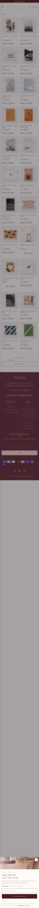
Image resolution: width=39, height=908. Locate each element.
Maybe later (5, 900)
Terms (27, 905)
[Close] (36, 859)
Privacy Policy (21, 905)
